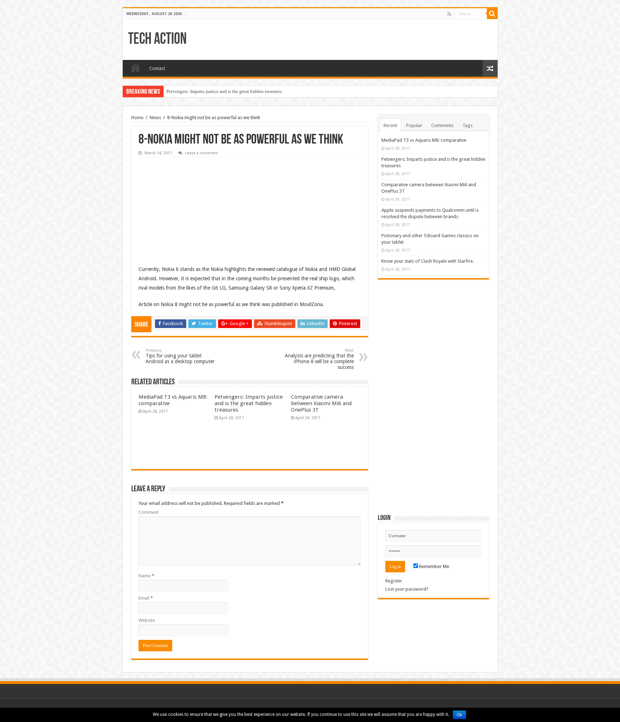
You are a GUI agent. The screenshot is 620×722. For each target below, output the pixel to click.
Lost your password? (406, 589)
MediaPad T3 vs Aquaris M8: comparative (423, 140)
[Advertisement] (192, 206)
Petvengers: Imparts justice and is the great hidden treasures (224, 91)
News (155, 117)
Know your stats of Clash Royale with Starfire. (427, 261)
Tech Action (157, 39)
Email (145, 598)
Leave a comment (201, 153)
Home (135, 67)
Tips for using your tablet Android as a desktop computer (180, 356)
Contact (157, 68)
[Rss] (449, 14)
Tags (467, 125)
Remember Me (433, 566)
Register (393, 580)
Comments (442, 125)
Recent (390, 125)
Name (146, 575)
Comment (148, 512)
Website (146, 620)
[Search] (492, 13)
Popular (414, 125)
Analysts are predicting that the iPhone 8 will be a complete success (319, 359)
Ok (459, 714)
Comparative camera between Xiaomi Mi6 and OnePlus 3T (321, 403)
